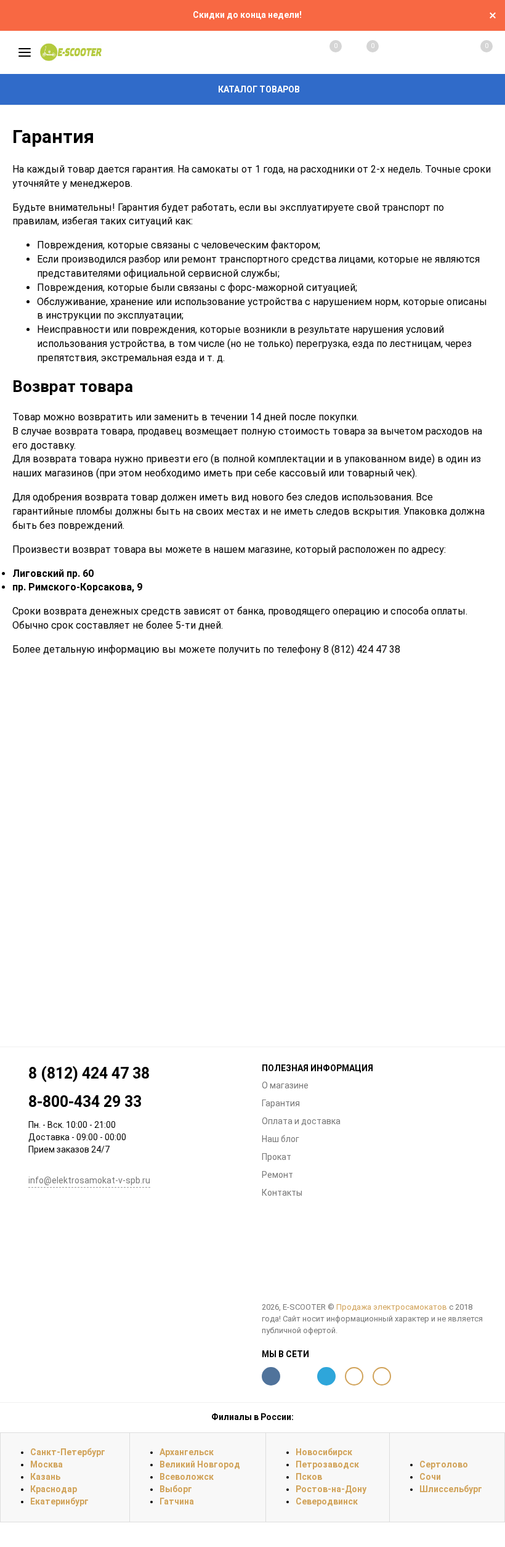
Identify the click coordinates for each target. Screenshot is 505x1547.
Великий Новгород (200, 1464)
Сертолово (443, 1464)
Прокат (276, 1157)
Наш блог (280, 1139)
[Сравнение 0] (323, 52)
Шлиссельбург (450, 1489)
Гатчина (177, 1501)
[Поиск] (398, 52)
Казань (45, 1477)
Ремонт (277, 1174)
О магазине (285, 1085)
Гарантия (281, 1103)
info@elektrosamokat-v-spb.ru (89, 1180)
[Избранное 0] (360, 52)
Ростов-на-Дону (331, 1489)
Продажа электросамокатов (391, 1307)
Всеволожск (187, 1477)
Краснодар (53, 1489)
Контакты (282, 1192)
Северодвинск (327, 1501)
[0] (473, 52)
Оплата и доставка (301, 1121)
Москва (46, 1464)
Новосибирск (324, 1452)
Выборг (176, 1489)
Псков (309, 1477)
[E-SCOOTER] (377, 1258)
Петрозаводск (327, 1464)
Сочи (430, 1477)
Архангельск (187, 1452)
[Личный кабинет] (435, 52)
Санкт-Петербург (67, 1452)
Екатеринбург (59, 1501)
